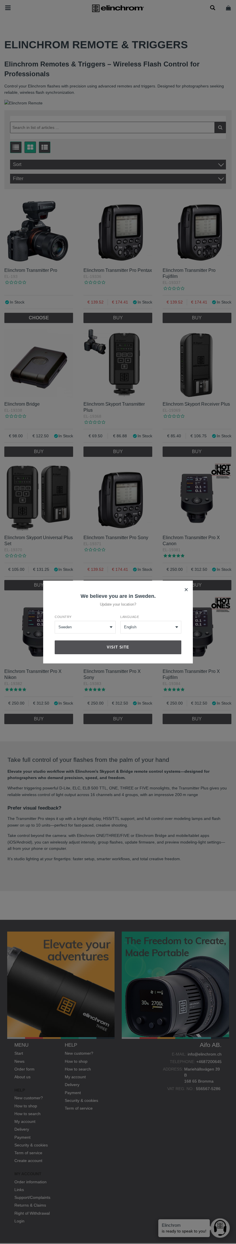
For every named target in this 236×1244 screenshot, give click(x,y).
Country (63, 617)
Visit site (118, 647)
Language (129, 617)
